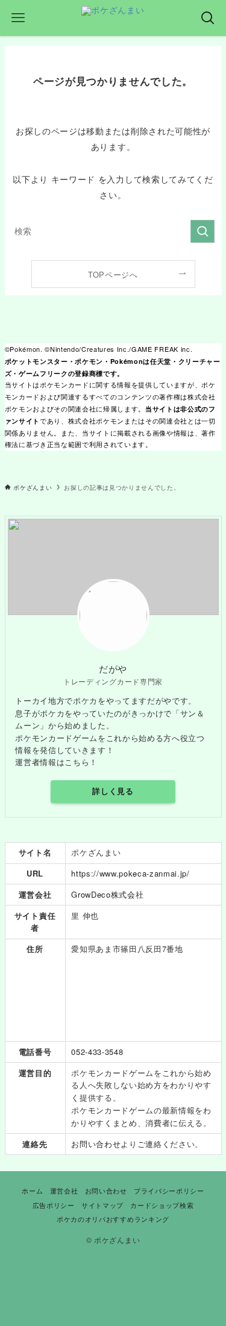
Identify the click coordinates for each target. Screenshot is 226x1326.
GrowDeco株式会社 (107, 894)
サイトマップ (102, 1205)
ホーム (32, 1190)
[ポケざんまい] (112, 18)
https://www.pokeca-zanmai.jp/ (130, 873)
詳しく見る (112, 791)
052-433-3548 (97, 1051)
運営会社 (64, 1190)
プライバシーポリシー (169, 1190)
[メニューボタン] (18, 18)
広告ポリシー (54, 1205)
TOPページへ (113, 274)
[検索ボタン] (208, 18)
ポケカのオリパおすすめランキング (113, 1219)
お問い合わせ (96, 1143)
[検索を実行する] (202, 231)
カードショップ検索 (161, 1205)
